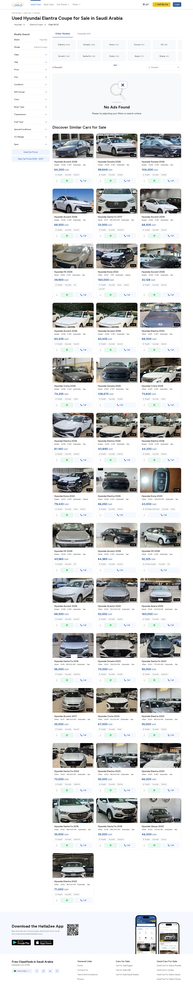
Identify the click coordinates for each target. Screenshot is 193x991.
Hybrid (126, 285)
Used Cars (35, 4)
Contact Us (82, 970)
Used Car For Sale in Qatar (168, 974)
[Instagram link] (57, 971)
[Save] (90, 137)
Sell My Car (162, 4)
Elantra (163, 344)
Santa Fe (121, 230)
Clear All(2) (53, 24)
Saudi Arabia (22, 971)
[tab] (62, 33)
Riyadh (103, 230)
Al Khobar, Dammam (152, 509)
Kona (119, 285)
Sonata (120, 175)
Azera (163, 619)
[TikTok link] (43, 971)
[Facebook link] (36, 971)
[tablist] (116, 33)
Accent (76, 175)
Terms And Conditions (87, 974)
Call (84, 181)
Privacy (80, 979)
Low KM (102, 289)
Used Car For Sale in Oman (169, 979)
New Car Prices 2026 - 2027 (31, 159)
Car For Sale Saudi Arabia (127, 974)
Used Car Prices (31, 152)
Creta (76, 399)
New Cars (49, 4)
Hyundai (68, 175)
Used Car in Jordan (165, 970)
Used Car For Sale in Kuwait (169, 965)
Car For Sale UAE (123, 970)
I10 (75, 285)
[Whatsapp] (66, 180)
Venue (163, 839)
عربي (147, 4)
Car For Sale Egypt (124, 965)
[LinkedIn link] (50, 971)
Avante (120, 619)
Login (177, 4)
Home (80, 965)
